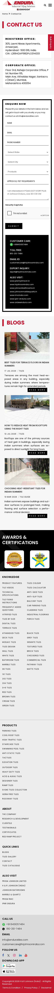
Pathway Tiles (34, 664)
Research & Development (15, 818)
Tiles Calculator (36, 587)
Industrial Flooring (38, 614)
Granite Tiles (34, 642)
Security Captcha (14, 205)
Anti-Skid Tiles (35, 592)
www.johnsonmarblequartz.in (23, 291)
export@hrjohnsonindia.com (23, 271)
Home (5, 14)
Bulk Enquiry (51, 43)
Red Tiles (7, 692)
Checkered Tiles (35, 655)
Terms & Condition (12, 987)
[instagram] (13, 955)
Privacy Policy (31, 987)
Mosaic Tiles (9, 642)
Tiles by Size (8, 619)
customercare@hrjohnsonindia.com (27, 262)
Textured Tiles (34, 646)
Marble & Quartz (11, 894)
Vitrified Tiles (9, 614)
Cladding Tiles (35, 610)
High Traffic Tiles (12, 739)
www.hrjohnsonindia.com (22, 284)
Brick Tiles (33, 651)
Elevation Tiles (10, 762)
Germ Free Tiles (10, 794)
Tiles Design (8, 646)
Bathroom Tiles (10, 660)
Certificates (9, 832)
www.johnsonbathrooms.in (22, 288)
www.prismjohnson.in (20, 281)
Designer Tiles (10, 781)
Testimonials (9, 827)
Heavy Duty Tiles (11, 772)
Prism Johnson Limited (14, 881)
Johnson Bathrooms (13, 890)
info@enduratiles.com (15, 939)
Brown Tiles (8, 696)
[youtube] (24, 955)
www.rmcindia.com (19, 295)
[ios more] (8, 971)
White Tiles (8, 655)
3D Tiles (6, 669)
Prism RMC (8, 899)
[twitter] (7, 955)
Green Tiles (8, 705)
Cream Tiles (8, 701)
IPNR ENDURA (8, 903)
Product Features (12, 583)
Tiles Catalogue (11, 865)
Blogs (5, 852)
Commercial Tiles (36, 660)
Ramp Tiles (7, 785)
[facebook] (3, 955)
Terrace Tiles (9, 628)
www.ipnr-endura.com (20, 299)
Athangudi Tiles (11, 633)
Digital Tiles (9, 623)
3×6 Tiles (7, 687)
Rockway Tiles (10, 798)
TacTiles (7, 757)
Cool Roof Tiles (11, 735)
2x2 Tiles (7, 678)
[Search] (43, 5)
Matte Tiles (33, 669)
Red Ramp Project (12, 836)
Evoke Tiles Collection (14, 789)
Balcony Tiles (34, 601)
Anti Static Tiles (11, 753)
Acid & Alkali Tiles (12, 776)
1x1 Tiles (6, 674)
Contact (7, 861)
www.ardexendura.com (21, 302)
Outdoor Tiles (10, 767)
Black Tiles (33, 633)
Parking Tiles (9, 731)
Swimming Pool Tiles (13, 748)
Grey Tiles (32, 637)
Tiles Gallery (9, 856)
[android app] (8, 965)
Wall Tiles (7, 651)
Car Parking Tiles (36, 605)
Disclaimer (46, 987)
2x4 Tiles (7, 683)
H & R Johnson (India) (14, 885)
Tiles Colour (34, 583)
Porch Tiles (33, 619)
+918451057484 (20, 244)
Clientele (7, 823)
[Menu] (50, 5)
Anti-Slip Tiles (34, 596)
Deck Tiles (7, 637)
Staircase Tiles (10, 744)
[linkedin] (19, 955)
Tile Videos (8, 587)
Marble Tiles (9, 664)
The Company (9, 814)
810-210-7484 (16, 253)
